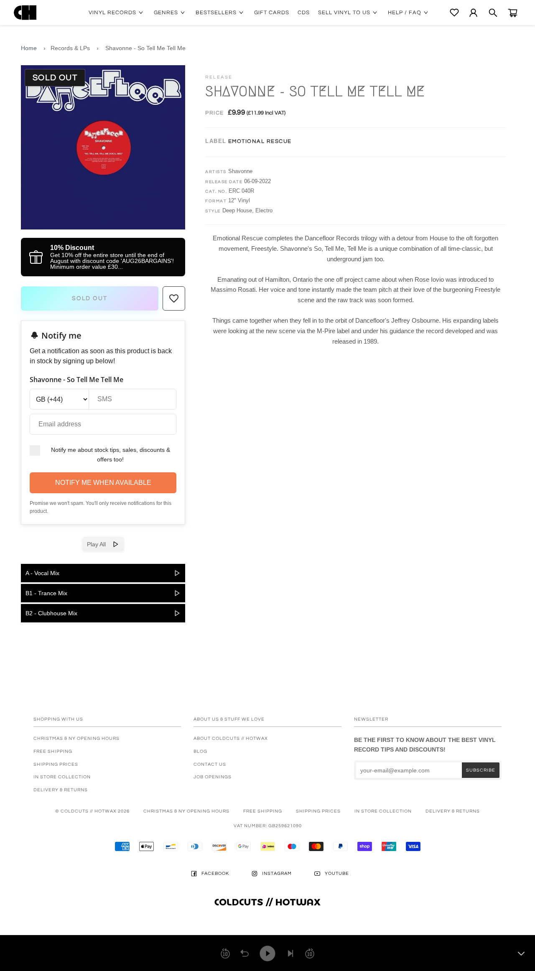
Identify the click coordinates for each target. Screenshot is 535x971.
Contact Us (210, 764)
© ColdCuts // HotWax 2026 (92, 811)
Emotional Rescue (260, 141)
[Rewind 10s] (225, 953)
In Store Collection (62, 777)
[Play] (267, 953)
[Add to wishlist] (174, 298)
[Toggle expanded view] (521, 953)
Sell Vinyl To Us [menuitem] (344, 12)
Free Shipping (52, 751)
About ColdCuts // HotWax (231, 738)
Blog (200, 751)
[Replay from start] (244, 953)
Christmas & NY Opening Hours (76, 738)
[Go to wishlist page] (454, 12)
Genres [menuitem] (166, 12)
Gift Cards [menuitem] (271, 12)
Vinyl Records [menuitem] (112, 12)
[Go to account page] (473, 12)
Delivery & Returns (60, 790)
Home (29, 48)
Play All (99, 544)
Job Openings (213, 777)
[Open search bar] (493, 12)
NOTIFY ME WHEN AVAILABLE (103, 482)
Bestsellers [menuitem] (216, 12)
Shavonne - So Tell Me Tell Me (145, 48)
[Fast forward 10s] (309, 953)
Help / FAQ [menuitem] (404, 12)
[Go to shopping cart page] (512, 12)
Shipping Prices (55, 764)
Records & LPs (70, 48)
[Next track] (290, 953)
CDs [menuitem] (304, 12)
